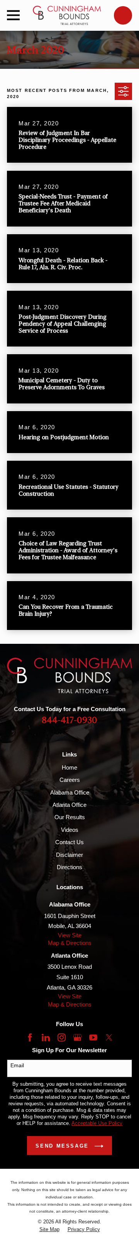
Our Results (69, 817)
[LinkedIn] (46, 1037)
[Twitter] (109, 1037)
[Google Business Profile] (77, 1037)
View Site (69, 935)
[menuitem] (49, 1229)
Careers (69, 779)
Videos (69, 829)
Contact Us (69, 842)
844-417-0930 (69, 720)
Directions (69, 867)
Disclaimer (69, 854)
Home (69, 767)
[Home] (67, 15)
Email (17, 1065)
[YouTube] (93, 1037)
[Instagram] (62, 1037)
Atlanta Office (69, 804)
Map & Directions (70, 943)
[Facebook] (30, 1037)
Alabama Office (69, 792)
